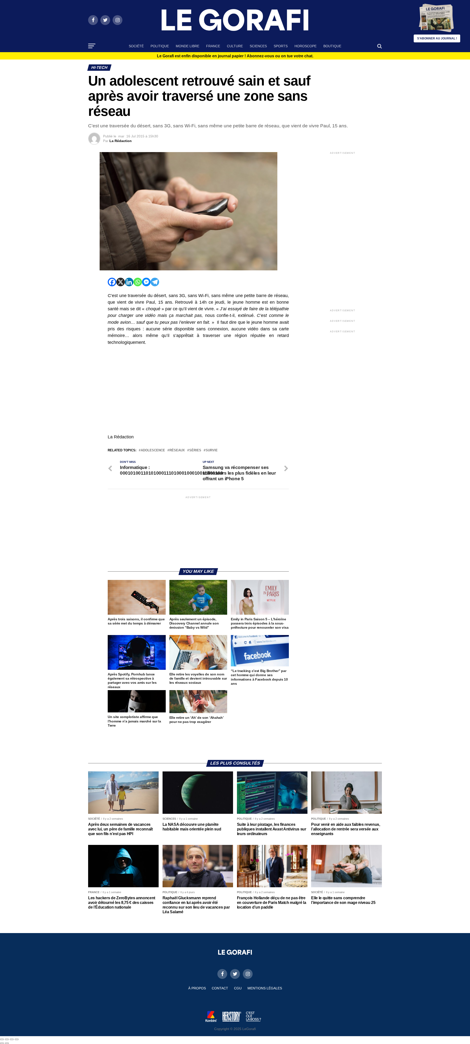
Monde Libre (187, 46)
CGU (238, 988)
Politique (160, 46)
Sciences (258, 46)
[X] (120, 282)
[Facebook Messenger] (146, 282)
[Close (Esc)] (2, 1039)
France (213, 46)
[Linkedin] (129, 282)
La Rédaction (120, 141)
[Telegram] (155, 282)
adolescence (153, 450)
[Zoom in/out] (17, 1039)
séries (195, 450)
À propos (197, 988)
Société (136, 46)
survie (212, 450)
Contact (220, 988)
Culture (235, 46)
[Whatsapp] (137, 282)
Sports (281, 46)
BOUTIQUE (332, 46)
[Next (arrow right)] (7, 1043)
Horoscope (305, 46)
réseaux (177, 450)
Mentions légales (264, 988)
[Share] (7, 1039)
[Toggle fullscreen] (12, 1039)
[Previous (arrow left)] (2, 1043)
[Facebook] (112, 282)
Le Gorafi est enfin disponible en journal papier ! (235, 56)
